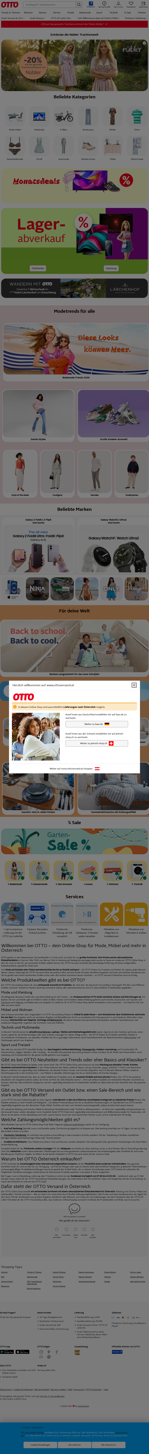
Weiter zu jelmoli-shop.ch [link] (93, 743)
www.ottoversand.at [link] (72, 768)
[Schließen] (134, 685)
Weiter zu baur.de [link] (93, 724)
